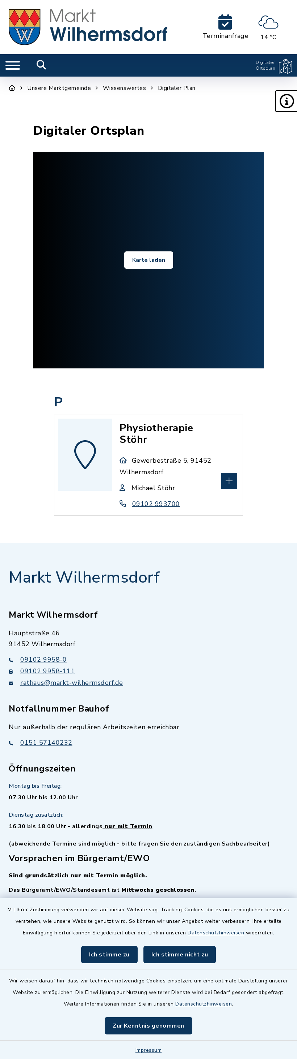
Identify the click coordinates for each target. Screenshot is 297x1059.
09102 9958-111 (47, 671)
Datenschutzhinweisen (216, 932)
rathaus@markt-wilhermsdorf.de (71, 682)
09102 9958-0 (43, 659)
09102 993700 (156, 504)
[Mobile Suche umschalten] (41, 65)
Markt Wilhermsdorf (84, 577)
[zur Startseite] (88, 27)
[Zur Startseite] (12, 88)
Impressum (148, 1050)
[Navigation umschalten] (12, 65)
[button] (286, 101)
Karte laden (148, 260)
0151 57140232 (46, 742)
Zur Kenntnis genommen (148, 1026)
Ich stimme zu (109, 955)
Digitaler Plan (177, 88)
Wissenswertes (124, 88)
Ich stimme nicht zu (179, 955)
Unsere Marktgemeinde (59, 88)
